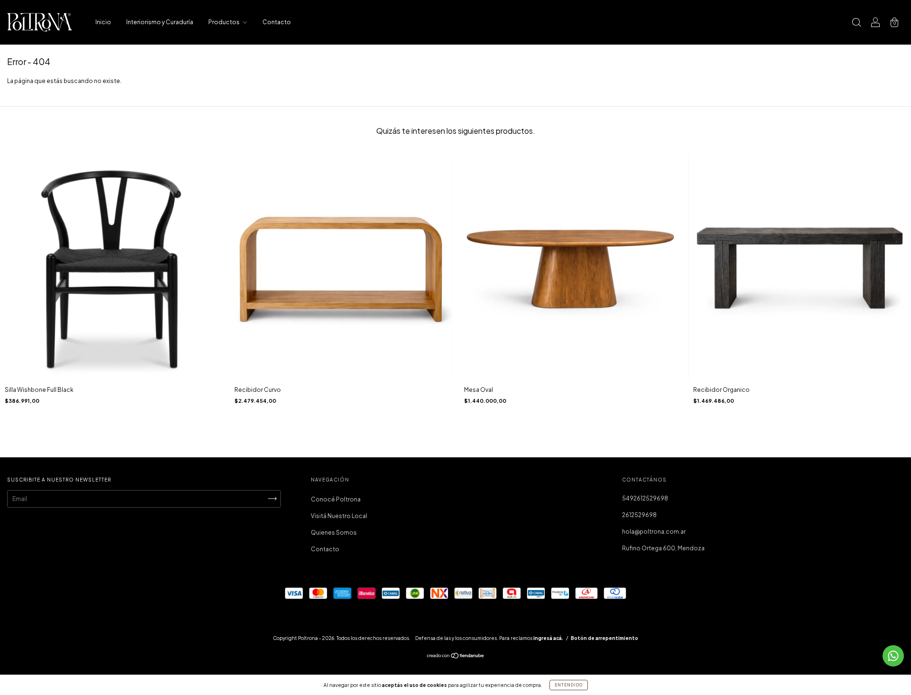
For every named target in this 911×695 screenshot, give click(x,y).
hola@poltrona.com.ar (654, 531)
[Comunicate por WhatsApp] (893, 656)
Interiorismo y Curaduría (159, 22)
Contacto (276, 22)
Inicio (103, 22)
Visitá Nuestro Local (339, 515)
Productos (224, 22)
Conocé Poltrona (336, 499)
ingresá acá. (548, 638)
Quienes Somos (334, 532)
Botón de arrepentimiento (604, 638)
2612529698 (639, 515)
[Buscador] (856, 23)
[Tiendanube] (455, 656)
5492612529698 (645, 498)
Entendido (569, 685)
